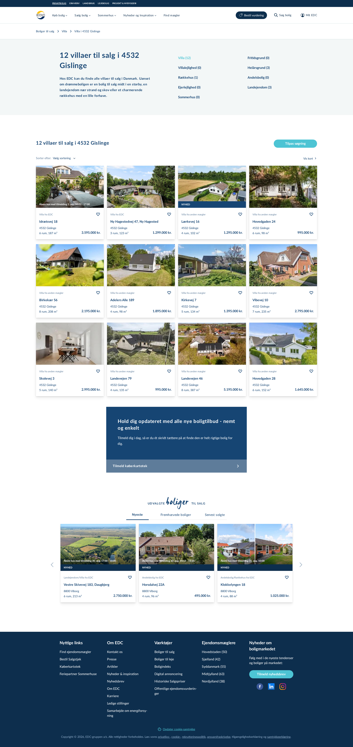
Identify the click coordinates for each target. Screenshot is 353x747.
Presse (111, 659)
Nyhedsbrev (115, 681)
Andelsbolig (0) (258, 77)
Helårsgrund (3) (259, 67)
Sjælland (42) (211, 659)
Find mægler (172, 15)
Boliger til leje (164, 659)
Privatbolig (59, 3)
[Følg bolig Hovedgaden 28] (311, 371)
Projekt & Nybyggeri (124, 3)
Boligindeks (162, 666)
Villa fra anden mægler (193, 214)
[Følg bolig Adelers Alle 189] (169, 292)
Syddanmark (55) (214, 666)
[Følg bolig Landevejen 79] (169, 371)
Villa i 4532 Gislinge (87, 31)
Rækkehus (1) (188, 77)
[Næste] (299, 564)
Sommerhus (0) (189, 97)
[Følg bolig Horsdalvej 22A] (208, 577)
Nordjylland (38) (213, 681)
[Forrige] (53, 564)
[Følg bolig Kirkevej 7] (240, 292)
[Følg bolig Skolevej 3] (98, 371)
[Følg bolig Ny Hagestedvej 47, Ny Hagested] (169, 214)
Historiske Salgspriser (169, 681)
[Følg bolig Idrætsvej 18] (98, 214)
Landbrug (89, 3)
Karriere (113, 696)
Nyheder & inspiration (123, 674)
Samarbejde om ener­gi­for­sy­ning (127, 713)
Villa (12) (184, 58)
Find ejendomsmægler (75, 652)
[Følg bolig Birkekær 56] (98, 292)
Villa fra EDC (46, 214)
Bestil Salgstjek (70, 659)
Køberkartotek (70, 666)
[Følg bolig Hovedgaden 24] (311, 214)
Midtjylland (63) (213, 674)
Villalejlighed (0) (189, 67)
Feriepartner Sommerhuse (78, 674)
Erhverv (74, 3)
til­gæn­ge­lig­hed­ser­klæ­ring (247, 736)
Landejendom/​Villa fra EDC (78, 577)
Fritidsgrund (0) (258, 58)
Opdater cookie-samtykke (179, 729)
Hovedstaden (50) (214, 652)
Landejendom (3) (259, 87)
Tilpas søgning (295, 143)
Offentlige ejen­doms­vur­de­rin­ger (175, 691)
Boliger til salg (45, 31)
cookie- (176, 736)
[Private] (41, 15)
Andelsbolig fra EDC (153, 577)
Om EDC (113, 688)
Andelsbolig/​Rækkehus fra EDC (238, 577)
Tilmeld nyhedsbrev (271, 674)
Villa (64, 31)
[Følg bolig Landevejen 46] (240, 371)
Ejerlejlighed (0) (189, 87)
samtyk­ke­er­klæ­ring (278, 736)
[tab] (137, 515)
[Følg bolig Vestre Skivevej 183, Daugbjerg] (129, 577)
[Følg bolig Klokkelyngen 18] (286, 577)
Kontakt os (115, 652)
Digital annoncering (168, 674)
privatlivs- (164, 736)
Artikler (112, 666)
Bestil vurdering (254, 15)
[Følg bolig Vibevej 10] (311, 292)
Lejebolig (103, 3)
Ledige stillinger (118, 703)
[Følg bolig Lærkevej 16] (240, 214)
